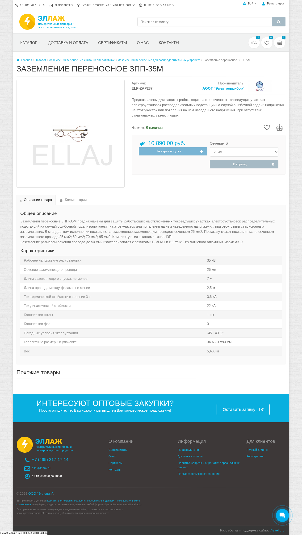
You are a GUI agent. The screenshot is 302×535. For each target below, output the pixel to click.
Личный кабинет (257, 449)
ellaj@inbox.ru (64, 5)
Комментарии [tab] (76, 200)
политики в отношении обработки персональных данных (80, 500)
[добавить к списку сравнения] (280, 127)
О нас (143, 43)
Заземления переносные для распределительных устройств (159, 60)
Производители (188, 449)
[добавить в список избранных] (267, 127)
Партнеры (115, 463)
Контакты (169, 43)
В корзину (240, 164)
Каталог (28, 43)
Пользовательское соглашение (199, 474)
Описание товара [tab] (38, 200)
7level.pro (277, 530)
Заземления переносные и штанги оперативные (82, 60)
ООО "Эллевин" (40, 493)
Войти (252, 3)
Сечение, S (219, 143)
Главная (26, 60)
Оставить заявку (239, 409)
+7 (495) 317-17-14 (32, 5)
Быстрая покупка (169, 151)
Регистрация (275, 3)
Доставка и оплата (68, 43)
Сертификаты (112, 43)
